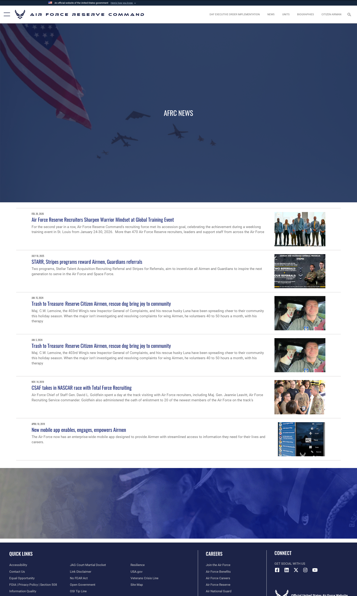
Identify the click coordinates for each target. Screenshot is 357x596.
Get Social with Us (289, 563)
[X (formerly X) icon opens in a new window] (296, 570)
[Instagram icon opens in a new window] (305, 570)
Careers (214, 553)
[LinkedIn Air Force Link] (286, 570)
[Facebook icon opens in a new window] (277, 570)
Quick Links (21, 553)
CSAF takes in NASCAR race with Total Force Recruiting (82, 387)
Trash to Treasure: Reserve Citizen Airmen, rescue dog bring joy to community (101, 303)
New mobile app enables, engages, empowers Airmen (79, 429)
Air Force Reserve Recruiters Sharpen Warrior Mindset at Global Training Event (103, 219)
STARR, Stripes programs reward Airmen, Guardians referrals (87, 261)
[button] (124, 3)
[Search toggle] (349, 14)
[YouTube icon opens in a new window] (315, 570)
